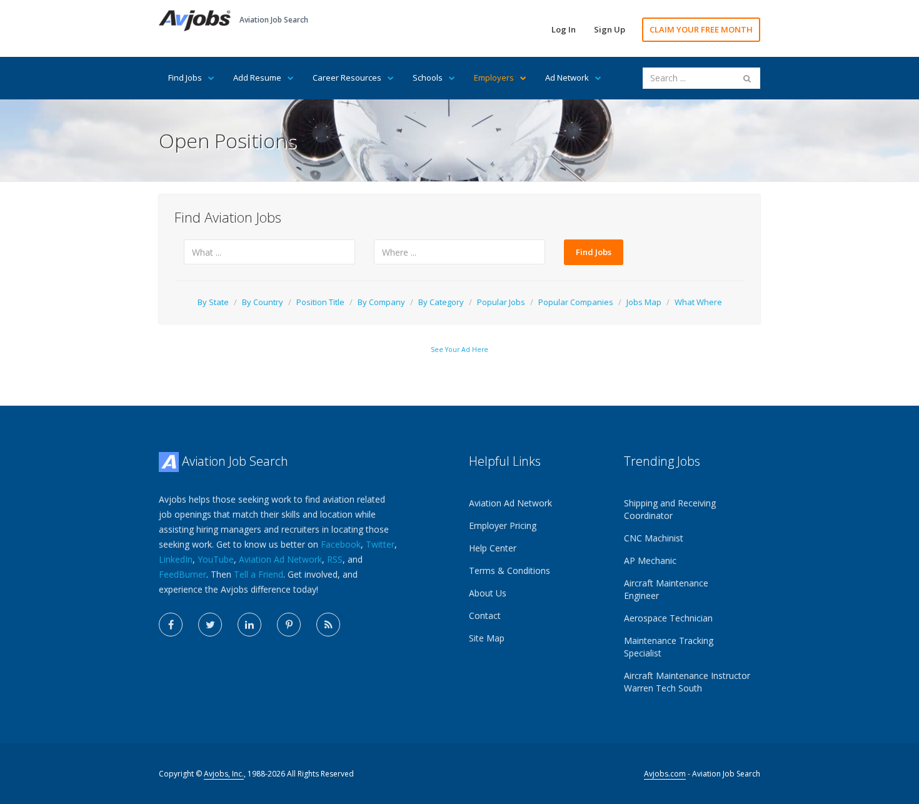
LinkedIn (176, 559)
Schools (428, 77)
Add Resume (257, 77)
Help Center (492, 548)
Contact (485, 615)
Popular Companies (575, 302)
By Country (262, 302)
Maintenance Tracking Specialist (668, 647)
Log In (563, 29)
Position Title (320, 302)
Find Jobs (185, 77)
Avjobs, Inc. (224, 773)
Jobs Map (643, 302)
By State (213, 302)
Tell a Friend (258, 574)
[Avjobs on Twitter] (210, 624)
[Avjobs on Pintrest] (289, 624)
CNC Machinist (653, 538)
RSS (335, 559)
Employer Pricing (502, 525)
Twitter (380, 544)
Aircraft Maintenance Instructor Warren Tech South (687, 682)
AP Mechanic (650, 560)
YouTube (216, 559)
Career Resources (347, 77)
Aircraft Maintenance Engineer (666, 589)
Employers (494, 77)
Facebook (341, 544)
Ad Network (567, 77)
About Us (487, 593)
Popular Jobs (501, 302)
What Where (698, 302)
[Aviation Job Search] (195, 20)
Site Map (487, 638)
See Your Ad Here (459, 349)
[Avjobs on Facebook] (171, 624)
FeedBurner (182, 574)
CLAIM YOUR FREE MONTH (701, 29)
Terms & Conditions (509, 570)
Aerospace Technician (668, 618)
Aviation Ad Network (280, 559)
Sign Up (609, 29)
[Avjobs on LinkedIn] (249, 624)
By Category (441, 302)
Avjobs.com (665, 773)
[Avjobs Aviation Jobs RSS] (328, 624)
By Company (381, 302)
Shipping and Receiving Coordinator (670, 509)
